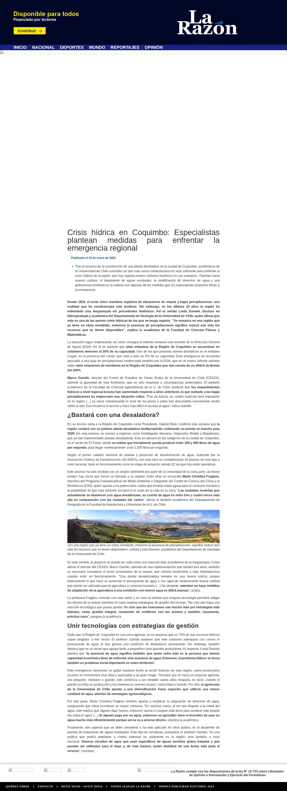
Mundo (97, 47)
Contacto (45, 786)
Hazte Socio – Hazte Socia (82, 786)
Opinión (154, 47)
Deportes (72, 47)
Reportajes (125, 47)
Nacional (43, 47)
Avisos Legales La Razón (131, 786)
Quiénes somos (17, 786)
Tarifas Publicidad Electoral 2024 (186, 786)
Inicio (20, 47)
